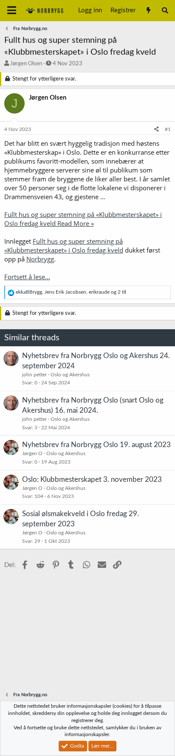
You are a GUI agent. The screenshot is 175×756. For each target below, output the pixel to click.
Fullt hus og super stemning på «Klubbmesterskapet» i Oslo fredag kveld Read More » (83, 219)
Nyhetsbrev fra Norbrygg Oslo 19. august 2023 (96, 444)
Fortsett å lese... (27, 276)
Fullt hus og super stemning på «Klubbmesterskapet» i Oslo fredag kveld (63, 245)
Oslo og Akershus (70, 374)
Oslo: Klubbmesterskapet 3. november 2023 (92, 479)
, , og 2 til (71, 292)
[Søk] (165, 11)
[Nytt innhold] (148, 11)
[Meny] (12, 10)
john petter (34, 374)
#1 (168, 129)
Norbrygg (40, 259)
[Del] (156, 129)
